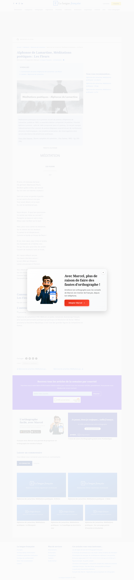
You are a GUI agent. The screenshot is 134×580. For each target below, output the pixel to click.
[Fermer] (103, 272)
